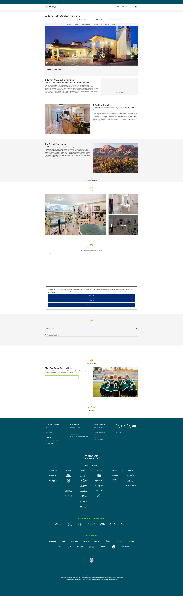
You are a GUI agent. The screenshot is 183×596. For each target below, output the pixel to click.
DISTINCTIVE (130, 470)
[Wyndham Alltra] (99, 496)
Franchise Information (99, 432)
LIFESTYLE (99, 470)
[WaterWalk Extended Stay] (52, 481)
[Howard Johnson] (68, 491)
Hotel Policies (119, 92)
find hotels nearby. (118, 19)
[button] (43, 2)
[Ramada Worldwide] (83, 501)
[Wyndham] (114, 475)
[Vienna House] (99, 491)
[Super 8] (68, 481)
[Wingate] (83, 481)
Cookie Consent (74, 434)
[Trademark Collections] (114, 481)
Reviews (114, 24)
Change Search (126, 10)
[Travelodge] (68, 496)
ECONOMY (68, 470)
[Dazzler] (99, 486)
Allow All (91, 295)
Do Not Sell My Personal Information (79, 436)
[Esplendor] (99, 481)
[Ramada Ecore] (83, 507)
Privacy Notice (73, 430)
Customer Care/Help (51, 443)
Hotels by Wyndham (91, 465)
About (47, 427)
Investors (96, 434)
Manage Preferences (91, 305)
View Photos (123, 225)
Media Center (97, 430)
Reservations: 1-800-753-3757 (53, 440)
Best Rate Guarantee (75, 427)
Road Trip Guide (50, 432)
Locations (48, 430)
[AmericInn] (83, 491)
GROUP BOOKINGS (105, 24)
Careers (95, 437)
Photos (76, 24)
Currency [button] (135, 10)
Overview (69, 24)
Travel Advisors (97, 441)
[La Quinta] (83, 475)
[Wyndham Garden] (83, 486)
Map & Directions (86, 24)
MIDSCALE (83, 470)
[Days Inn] (68, 475)
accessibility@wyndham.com (97, 574)
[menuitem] (118, 7)
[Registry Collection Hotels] (130, 475)
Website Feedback (120, 432)
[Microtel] (68, 486)
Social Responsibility (99, 439)
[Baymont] (83, 496)
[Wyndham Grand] (130, 486)
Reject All (91, 300)
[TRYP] (99, 475)
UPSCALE (114, 470)
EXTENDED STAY (53, 470)
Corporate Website (98, 427)
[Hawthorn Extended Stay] (52, 475)
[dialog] (91, 298)
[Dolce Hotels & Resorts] (130, 481)
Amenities (95, 24)
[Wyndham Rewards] (91, 457)
